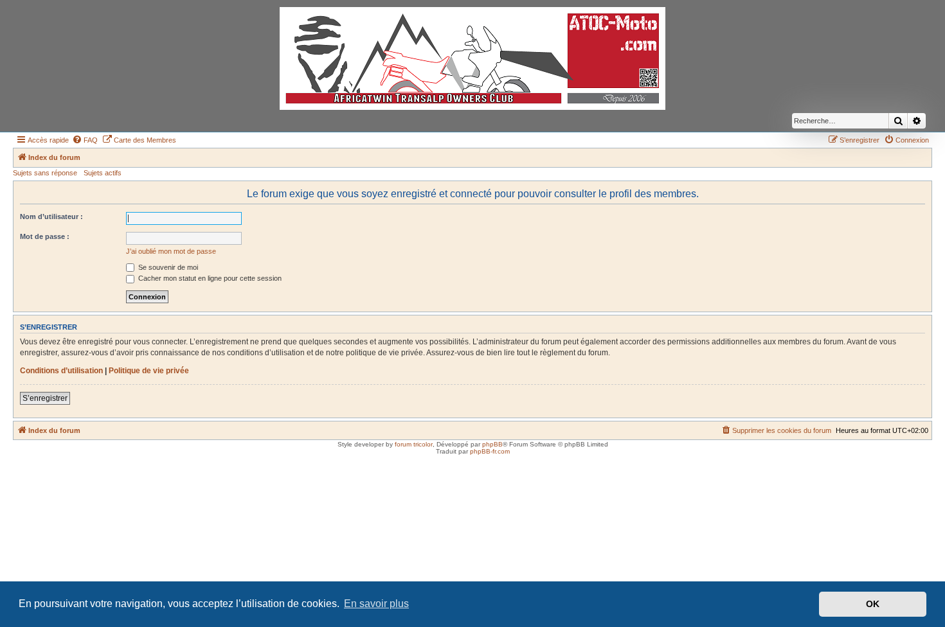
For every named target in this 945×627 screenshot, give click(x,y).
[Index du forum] (472, 58)
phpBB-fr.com (490, 451)
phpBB (492, 444)
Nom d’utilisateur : (51, 216)
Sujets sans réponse (45, 173)
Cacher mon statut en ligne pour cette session (209, 278)
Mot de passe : (44, 236)
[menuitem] (85, 140)
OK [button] (872, 604)
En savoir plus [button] (376, 603)
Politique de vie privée (149, 370)
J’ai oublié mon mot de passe (171, 251)
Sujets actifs (103, 173)
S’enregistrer (45, 398)
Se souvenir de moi (167, 267)
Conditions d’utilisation (61, 370)
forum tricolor (414, 444)
